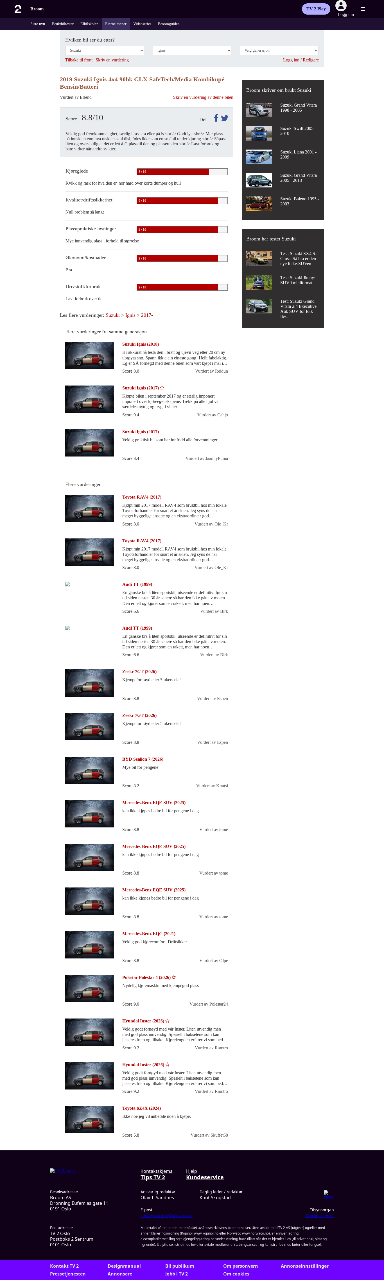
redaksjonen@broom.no (167, 1215)
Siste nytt (37, 24)
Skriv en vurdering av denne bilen (203, 97)
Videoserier (142, 24)
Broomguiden (169, 24)
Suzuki (113, 315)
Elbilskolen (89, 24)
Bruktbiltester (63, 24)
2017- (147, 315)
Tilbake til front (78, 60)
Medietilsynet (319, 1215)
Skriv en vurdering (112, 60)
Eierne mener (116, 24)
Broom (37, 8)
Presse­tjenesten (68, 1274)
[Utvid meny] (363, 9)
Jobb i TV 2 (176, 1274)
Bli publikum (179, 1266)
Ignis (130, 315)
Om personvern (240, 1266)
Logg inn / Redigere (301, 60)
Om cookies (236, 1274)
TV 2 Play (316, 8)
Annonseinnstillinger (305, 1266)
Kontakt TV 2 (64, 1266)
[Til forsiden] (17, 9)
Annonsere (120, 1274)
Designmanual (124, 1266)
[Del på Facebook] (214, 118)
